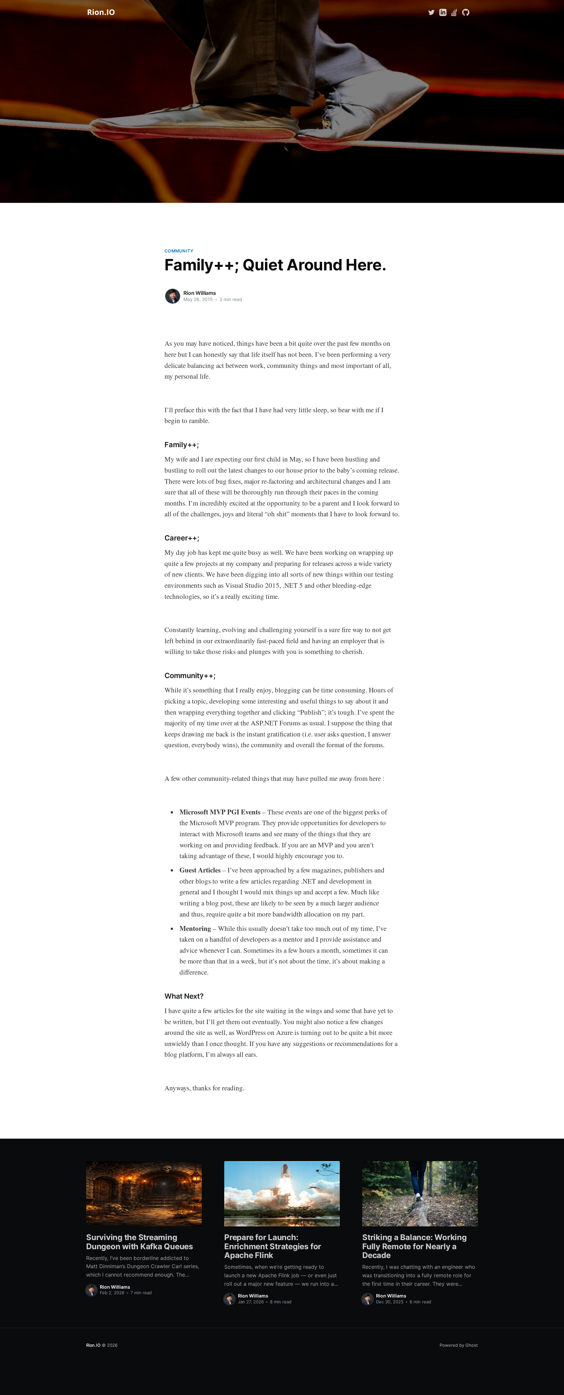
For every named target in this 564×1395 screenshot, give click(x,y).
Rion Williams (199, 293)
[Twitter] (432, 11)
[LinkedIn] (442, 11)
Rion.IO (93, 1345)
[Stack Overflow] (454, 11)
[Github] (465, 11)
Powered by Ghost (459, 1345)
